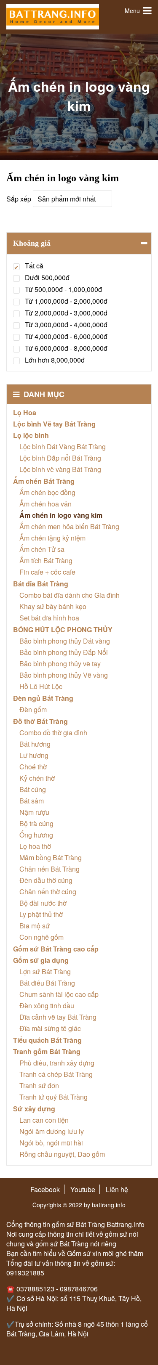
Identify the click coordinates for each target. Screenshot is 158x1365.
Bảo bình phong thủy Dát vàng (64, 641)
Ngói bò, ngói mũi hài (51, 1143)
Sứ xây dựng (34, 1108)
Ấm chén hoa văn (45, 504)
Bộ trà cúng (36, 823)
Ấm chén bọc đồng (47, 492)
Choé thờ (33, 766)
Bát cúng (32, 789)
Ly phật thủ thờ (41, 914)
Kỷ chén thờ (37, 778)
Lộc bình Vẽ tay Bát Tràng (54, 424)
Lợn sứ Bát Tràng (45, 971)
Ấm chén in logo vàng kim (60, 515)
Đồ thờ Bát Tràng (40, 721)
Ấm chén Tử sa (41, 549)
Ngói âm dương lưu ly (51, 1131)
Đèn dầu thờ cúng (45, 880)
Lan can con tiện (44, 1120)
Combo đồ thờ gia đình (53, 732)
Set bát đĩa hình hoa (49, 618)
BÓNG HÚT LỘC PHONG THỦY (62, 629)
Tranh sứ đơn (39, 1085)
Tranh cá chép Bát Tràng (56, 1074)
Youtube (82, 1189)
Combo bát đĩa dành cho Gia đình (69, 595)
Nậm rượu (34, 812)
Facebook (45, 1189)
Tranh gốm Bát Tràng (46, 1051)
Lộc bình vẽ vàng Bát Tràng (60, 469)
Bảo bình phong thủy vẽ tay (60, 663)
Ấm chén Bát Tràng (44, 481)
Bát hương (35, 744)
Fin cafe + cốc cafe (47, 572)
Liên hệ (117, 1189)
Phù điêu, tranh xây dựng (56, 1063)
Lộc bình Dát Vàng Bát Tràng (62, 446)
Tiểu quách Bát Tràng (47, 1040)
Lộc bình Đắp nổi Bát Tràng (60, 458)
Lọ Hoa (24, 412)
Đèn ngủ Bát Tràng (43, 698)
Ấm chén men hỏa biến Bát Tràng (69, 526)
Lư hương (33, 755)
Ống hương (36, 835)
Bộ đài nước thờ (43, 903)
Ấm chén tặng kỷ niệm (52, 538)
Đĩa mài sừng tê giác (50, 1028)
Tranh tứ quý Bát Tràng (53, 1097)
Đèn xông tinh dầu (46, 1005)
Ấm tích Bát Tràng (45, 560)
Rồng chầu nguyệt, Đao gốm (62, 1154)
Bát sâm (31, 801)
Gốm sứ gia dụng (41, 960)
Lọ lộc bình (31, 435)
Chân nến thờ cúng (47, 891)
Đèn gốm (33, 709)
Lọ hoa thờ (35, 846)
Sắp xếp (18, 199)
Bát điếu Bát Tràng (47, 983)
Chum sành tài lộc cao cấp (59, 994)
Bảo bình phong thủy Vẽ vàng (63, 675)
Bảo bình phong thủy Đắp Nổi (63, 652)
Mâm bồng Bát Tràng (50, 857)
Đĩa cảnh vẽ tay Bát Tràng (57, 1017)
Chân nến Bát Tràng (49, 869)
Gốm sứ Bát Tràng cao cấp (56, 949)
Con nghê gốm (41, 937)
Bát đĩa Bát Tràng (40, 583)
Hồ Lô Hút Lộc (40, 686)
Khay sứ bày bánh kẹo (52, 606)
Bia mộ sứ (34, 925)
